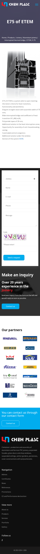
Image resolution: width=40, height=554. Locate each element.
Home (4, 37)
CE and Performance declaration (14, 496)
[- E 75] (21, 75)
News (4, 483)
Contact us (10, 306)
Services (5, 518)
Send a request (14, 257)
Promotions (6, 492)
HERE (21, 139)
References (6, 487)
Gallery (4, 527)
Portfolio (5, 522)
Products (5, 514)
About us (5, 509)
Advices (4, 474)
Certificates (6, 479)
